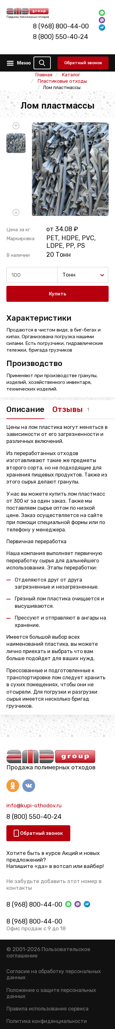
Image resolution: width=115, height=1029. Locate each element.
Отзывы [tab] (67, 409)
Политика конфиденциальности (46, 1021)
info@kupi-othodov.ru (34, 805)
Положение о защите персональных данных (51, 993)
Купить (57, 294)
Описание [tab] (25, 409)
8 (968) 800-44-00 (61, 26)
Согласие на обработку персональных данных (53, 974)
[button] (15, 125)
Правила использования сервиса (47, 1009)
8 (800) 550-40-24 (60, 37)
